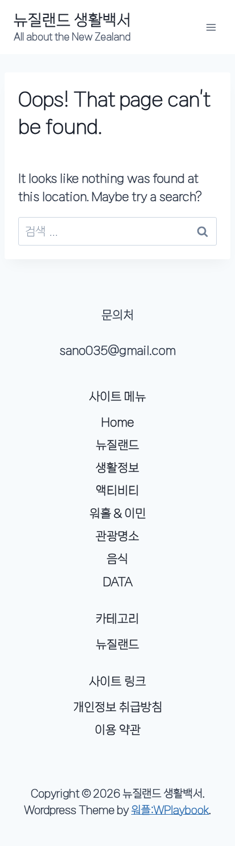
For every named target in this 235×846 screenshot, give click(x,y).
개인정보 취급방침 (118, 707)
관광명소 (117, 536)
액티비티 (117, 490)
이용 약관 (118, 730)
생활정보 (117, 467)
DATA (118, 581)
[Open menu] (210, 27)
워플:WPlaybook (170, 810)
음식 (117, 559)
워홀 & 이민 (118, 513)
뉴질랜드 (117, 445)
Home (117, 422)
